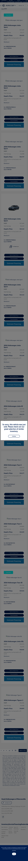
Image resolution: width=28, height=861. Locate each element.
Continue (14, 436)
